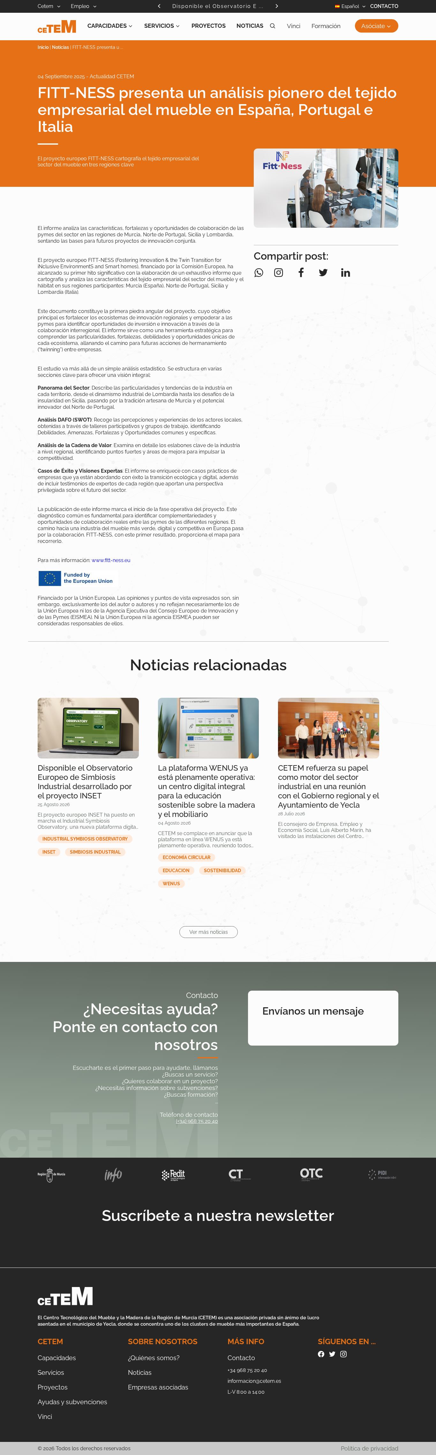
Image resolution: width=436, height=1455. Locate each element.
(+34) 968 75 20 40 (197, 1121)
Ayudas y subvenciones (72, 1402)
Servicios (159, 25)
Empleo (81, 6)
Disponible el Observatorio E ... (218, 6)
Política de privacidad (369, 1448)
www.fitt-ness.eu (111, 560)
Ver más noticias (208, 932)
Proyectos (209, 25)
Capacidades (107, 25)
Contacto (384, 6)
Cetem (46, 6)
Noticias (250, 25)
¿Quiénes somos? (154, 1358)
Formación (326, 25)
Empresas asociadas (158, 1387)
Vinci (293, 25)
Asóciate (373, 25)
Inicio (43, 47)
